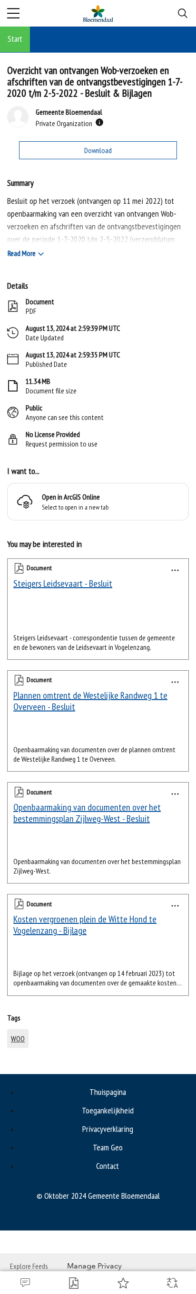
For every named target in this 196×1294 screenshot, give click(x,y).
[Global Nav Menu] (13, 13)
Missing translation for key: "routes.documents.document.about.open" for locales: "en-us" (73, 1282)
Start (15, 39)
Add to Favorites (122, 1282)
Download (98, 150)
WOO (18, 1038)
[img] (99, 122)
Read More (22, 253)
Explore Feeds (29, 1266)
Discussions (24, 1282)
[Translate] (171, 1282)
